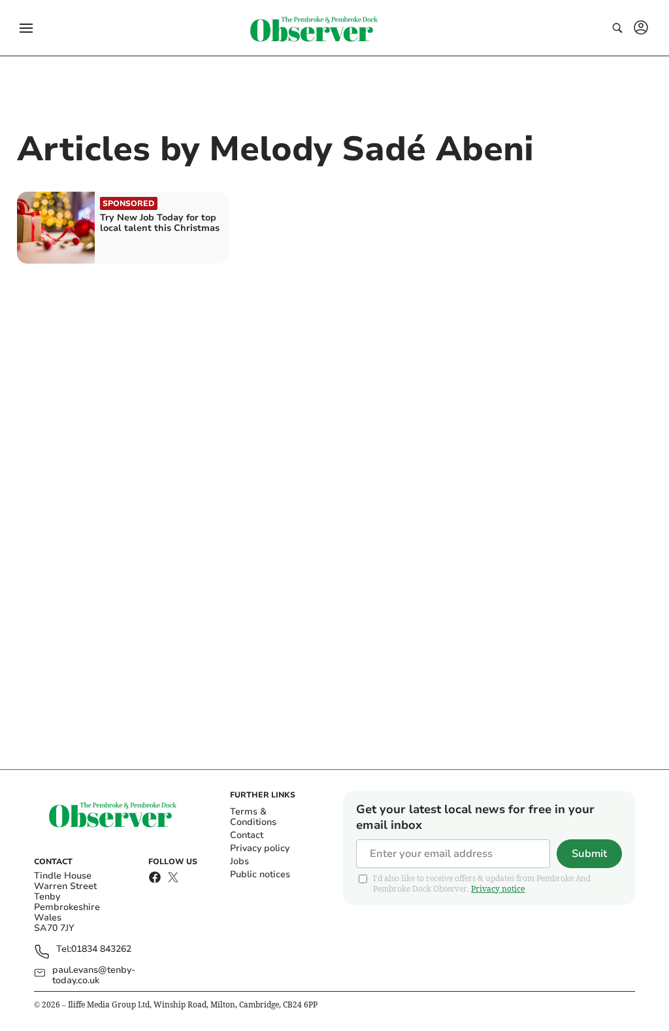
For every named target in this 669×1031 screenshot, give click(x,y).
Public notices (260, 874)
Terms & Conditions (253, 816)
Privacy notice (498, 889)
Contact (246, 835)
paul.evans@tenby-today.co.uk (93, 975)
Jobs (239, 861)
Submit (589, 854)
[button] (26, 28)
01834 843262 (101, 949)
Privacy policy (259, 848)
